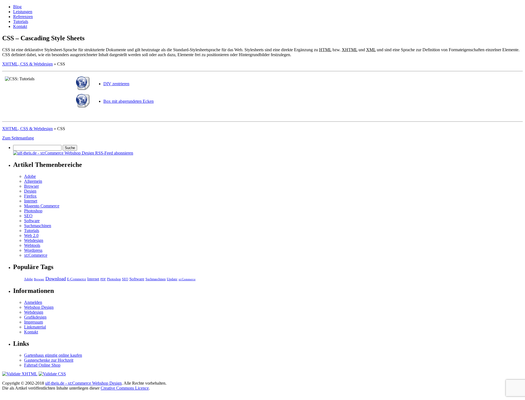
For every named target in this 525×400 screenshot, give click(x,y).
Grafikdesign (35, 317)
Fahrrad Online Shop (42, 365)
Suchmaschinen (37, 225)
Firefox (30, 196)
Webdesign (33, 240)
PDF (103, 279)
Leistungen (22, 11)
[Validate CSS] (52, 374)
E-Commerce (76, 279)
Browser (31, 186)
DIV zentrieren (116, 83)
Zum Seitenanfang (18, 138)
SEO (28, 215)
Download (55, 278)
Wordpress (33, 250)
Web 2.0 (31, 235)
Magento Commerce (41, 206)
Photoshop (33, 210)
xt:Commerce (35, 255)
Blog (17, 6)
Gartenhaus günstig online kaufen (53, 355)
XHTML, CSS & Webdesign (27, 64)
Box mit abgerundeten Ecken (128, 101)
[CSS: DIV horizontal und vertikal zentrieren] (83, 88)
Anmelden (33, 302)
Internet (30, 201)
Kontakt (20, 26)
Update (172, 279)
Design (30, 191)
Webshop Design (39, 307)
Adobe (30, 176)
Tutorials (20, 21)
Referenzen (23, 16)
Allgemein (33, 181)
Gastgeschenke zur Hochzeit (48, 360)
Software (32, 220)
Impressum (33, 322)
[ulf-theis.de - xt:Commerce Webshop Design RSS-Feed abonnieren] (73, 153)
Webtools (32, 245)
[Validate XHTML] (19, 374)
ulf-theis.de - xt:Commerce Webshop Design (83, 383)
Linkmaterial (35, 327)
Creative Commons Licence (125, 388)
